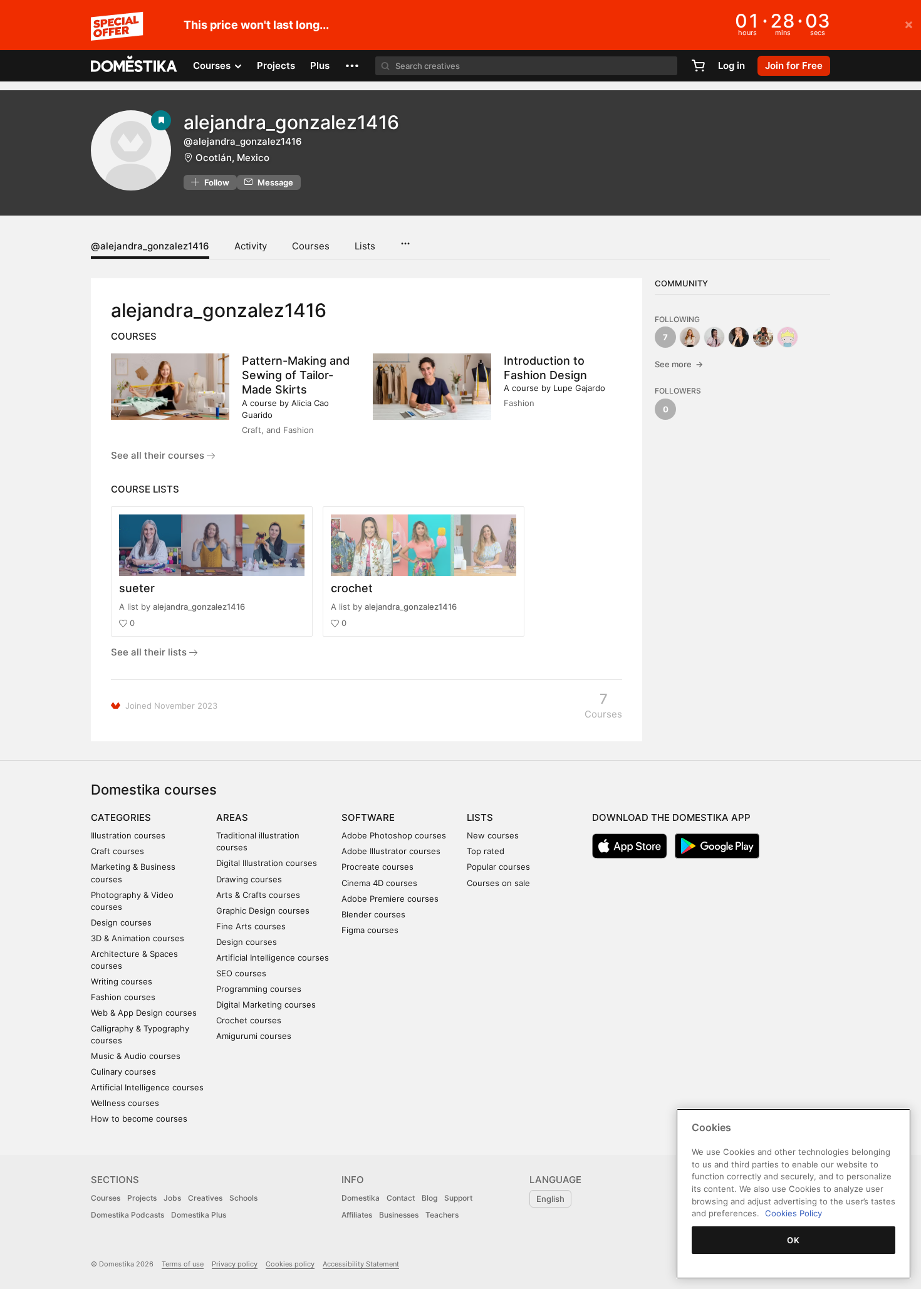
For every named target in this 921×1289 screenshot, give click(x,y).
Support (458, 1198)
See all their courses (159, 455)
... (405, 239)
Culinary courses (123, 1072)
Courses (311, 246)
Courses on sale (498, 883)
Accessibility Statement (361, 1264)
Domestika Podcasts (127, 1214)
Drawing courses (249, 879)
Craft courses (117, 851)
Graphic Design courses (263, 910)
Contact (401, 1198)
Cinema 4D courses (379, 883)
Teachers (442, 1214)
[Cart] (698, 65)
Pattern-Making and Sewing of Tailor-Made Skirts (296, 375)
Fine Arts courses (251, 926)
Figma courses (369, 930)
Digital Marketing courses (266, 1004)
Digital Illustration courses (266, 863)
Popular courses (498, 867)
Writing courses (121, 981)
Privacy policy (235, 1264)
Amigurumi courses (253, 1036)
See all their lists (150, 652)
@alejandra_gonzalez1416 (150, 246)
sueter (137, 588)
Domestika (360, 1198)
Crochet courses (248, 1020)
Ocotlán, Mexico (232, 158)
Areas (232, 817)
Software (368, 817)
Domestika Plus (198, 1214)
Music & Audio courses (135, 1056)
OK (793, 1240)
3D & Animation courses (137, 938)
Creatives (205, 1198)
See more (679, 364)
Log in (731, 65)
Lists (365, 246)
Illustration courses (128, 835)
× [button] (908, 24)
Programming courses (258, 989)
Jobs (172, 1198)
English (550, 1199)
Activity (250, 246)
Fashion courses (123, 997)
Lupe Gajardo (579, 388)
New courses (493, 835)
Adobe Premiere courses (390, 899)
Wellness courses (125, 1103)
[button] (352, 65)
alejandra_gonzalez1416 (199, 607)
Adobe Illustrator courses (390, 851)
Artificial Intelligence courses (147, 1087)
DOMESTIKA (134, 65)
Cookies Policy (793, 1213)
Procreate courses (377, 867)
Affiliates (356, 1214)
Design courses (121, 922)
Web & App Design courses (144, 1013)
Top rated (485, 851)
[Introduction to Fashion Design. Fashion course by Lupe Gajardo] (432, 386)
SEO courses (241, 973)
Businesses (399, 1214)
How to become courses (139, 1119)
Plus (320, 65)
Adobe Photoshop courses (393, 835)
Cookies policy (290, 1264)
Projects (276, 65)
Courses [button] (213, 65)
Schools (243, 1198)
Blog (429, 1198)
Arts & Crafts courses (258, 895)
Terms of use (183, 1264)
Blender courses (373, 914)
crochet (352, 588)
